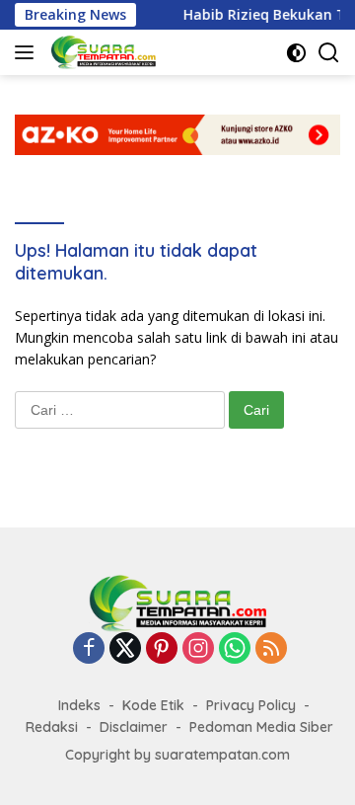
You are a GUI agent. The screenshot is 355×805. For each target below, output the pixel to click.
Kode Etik (153, 705)
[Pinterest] (162, 649)
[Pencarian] (329, 53)
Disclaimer (134, 727)
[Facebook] (89, 649)
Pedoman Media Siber (261, 727)
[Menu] (28, 52)
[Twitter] (125, 649)
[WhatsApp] (234, 649)
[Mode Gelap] (296, 53)
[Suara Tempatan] (101, 52)
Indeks (79, 705)
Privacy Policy (251, 705)
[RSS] (271, 649)
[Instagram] (198, 649)
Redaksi (52, 727)
